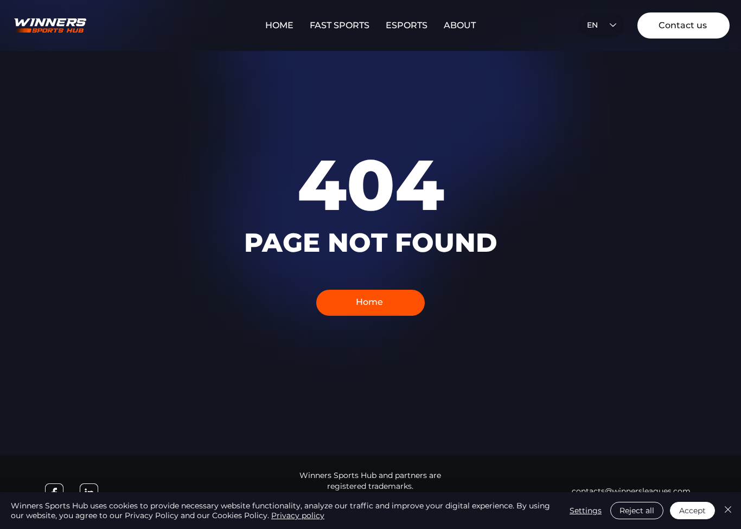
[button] (340, 25)
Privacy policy (297, 515)
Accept (692, 510)
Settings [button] (586, 510)
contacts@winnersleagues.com (631, 491)
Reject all (636, 510)
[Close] (727, 510)
